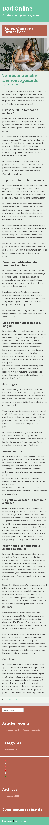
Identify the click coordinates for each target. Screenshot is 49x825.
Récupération (14, 700)
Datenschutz (20, 821)
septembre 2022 (12, 796)
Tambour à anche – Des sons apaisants (21, 78)
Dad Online (17, 8)
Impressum (7, 821)
